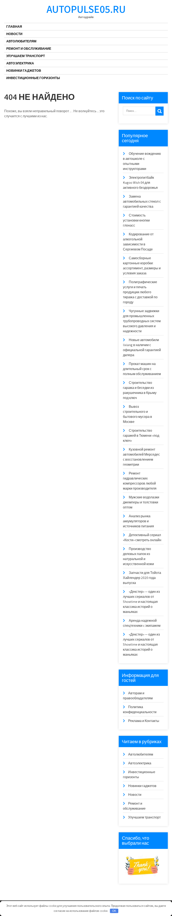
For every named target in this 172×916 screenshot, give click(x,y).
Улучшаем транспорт (25, 56)
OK (114, 910)
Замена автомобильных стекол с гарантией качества (142, 201)
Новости (14, 34)
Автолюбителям (21, 41)
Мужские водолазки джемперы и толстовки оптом (141, 502)
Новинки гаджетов (23, 71)
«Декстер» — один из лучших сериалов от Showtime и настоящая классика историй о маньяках (141, 601)
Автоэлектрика (20, 63)
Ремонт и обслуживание (28, 49)
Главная (14, 27)
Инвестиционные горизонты (33, 78)
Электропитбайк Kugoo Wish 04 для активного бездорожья (140, 182)
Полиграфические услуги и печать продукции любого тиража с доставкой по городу (140, 292)
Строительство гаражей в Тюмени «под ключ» (141, 435)
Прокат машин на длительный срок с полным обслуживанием (142, 369)
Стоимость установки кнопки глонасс (136, 220)
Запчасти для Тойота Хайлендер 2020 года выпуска (142, 578)
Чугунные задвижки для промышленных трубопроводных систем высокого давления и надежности (142, 321)
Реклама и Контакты (143, 721)
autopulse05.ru (86, 9)
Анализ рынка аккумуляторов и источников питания (138, 521)
